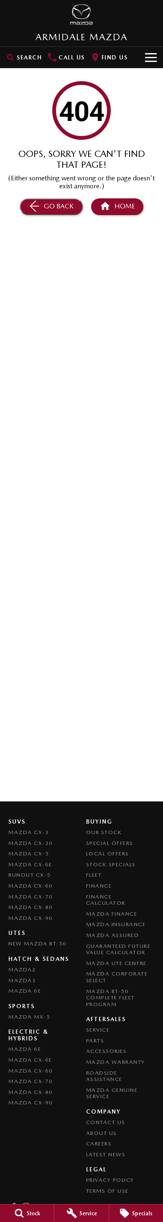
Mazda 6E (24, 991)
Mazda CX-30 (30, 843)
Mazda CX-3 (28, 832)
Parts (95, 1040)
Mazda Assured (112, 935)
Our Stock (104, 832)
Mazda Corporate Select (117, 976)
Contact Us (105, 1122)
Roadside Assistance (104, 1076)
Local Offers (107, 853)
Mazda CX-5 (28, 853)
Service (98, 1030)
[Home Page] (81, 14)
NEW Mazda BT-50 (37, 943)
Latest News (106, 1154)
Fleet (94, 875)
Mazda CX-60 (30, 886)
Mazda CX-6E (30, 864)
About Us (101, 1133)
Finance (99, 886)
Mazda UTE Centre (116, 963)
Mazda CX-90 (30, 918)
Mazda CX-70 (30, 896)
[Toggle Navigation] (151, 57)
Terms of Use (107, 1191)
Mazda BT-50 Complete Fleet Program (110, 997)
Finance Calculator (105, 899)
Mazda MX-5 (29, 1017)
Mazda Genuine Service (112, 1093)
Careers (99, 1143)
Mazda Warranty (115, 1062)
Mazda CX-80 (30, 907)
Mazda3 (22, 980)
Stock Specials (111, 864)
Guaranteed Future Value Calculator (118, 949)
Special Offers (109, 843)
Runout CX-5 (29, 875)
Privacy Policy (110, 1180)
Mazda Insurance (116, 924)
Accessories (106, 1051)
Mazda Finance (112, 914)
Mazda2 (22, 969)
